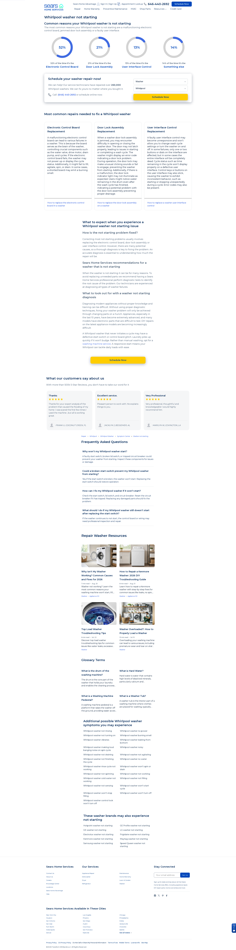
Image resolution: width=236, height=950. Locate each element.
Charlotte (122, 927)
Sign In (104, 4)
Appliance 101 (94, 596)
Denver (48, 933)
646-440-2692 (158, 4)
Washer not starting (140, 436)
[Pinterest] (163, 895)
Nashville (86, 933)
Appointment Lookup (132, 4)
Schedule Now (182, 4)
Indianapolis (50, 930)
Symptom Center (123, 436)
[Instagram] (155, 895)
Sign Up (113, 4)
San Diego (86, 921)
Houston (49, 918)
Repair (77, 9)
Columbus (86, 927)
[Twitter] (159, 895)
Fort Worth (50, 927)
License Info (135, 943)
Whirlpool (140, 88)
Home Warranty (92, 9)
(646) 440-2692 (67, 94)
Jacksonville (123, 924)
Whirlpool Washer (107, 436)
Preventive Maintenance (115, 9)
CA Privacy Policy (64, 943)
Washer (139, 81)
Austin (85, 924)
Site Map (144, 943)
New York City (51, 915)
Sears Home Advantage (84, 4)
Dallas (121, 921)
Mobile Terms (124, 943)
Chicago (122, 915)
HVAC (133, 9)
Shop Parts (145, 9)
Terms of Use (113, 943)
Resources (159, 9)
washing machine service (96, 344)
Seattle (121, 930)
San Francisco (88, 930)
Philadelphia (123, 918)
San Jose (49, 924)
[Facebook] (166, 895)
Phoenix (86, 918)
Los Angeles (87, 915)
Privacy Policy (51, 943)
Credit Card (175, 9)
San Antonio (50, 921)
